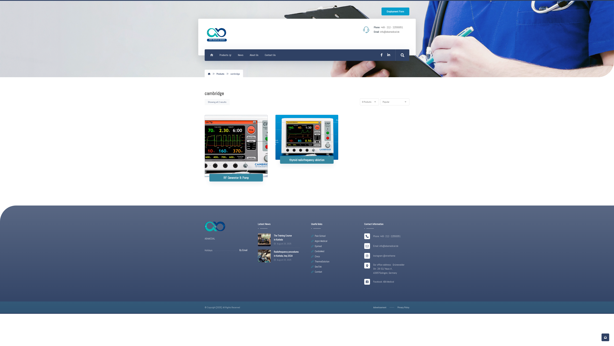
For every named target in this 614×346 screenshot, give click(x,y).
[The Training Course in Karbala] (264, 239)
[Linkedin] (389, 55)
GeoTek (318, 266)
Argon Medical (321, 241)
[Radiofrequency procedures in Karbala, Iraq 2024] (264, 256)
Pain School (320, 235)
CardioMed (319, 251)
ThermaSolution (322, 261)
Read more (238, 167)
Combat (318, 271)
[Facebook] (381, 55)
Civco (317, 256)
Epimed (318, 246)
